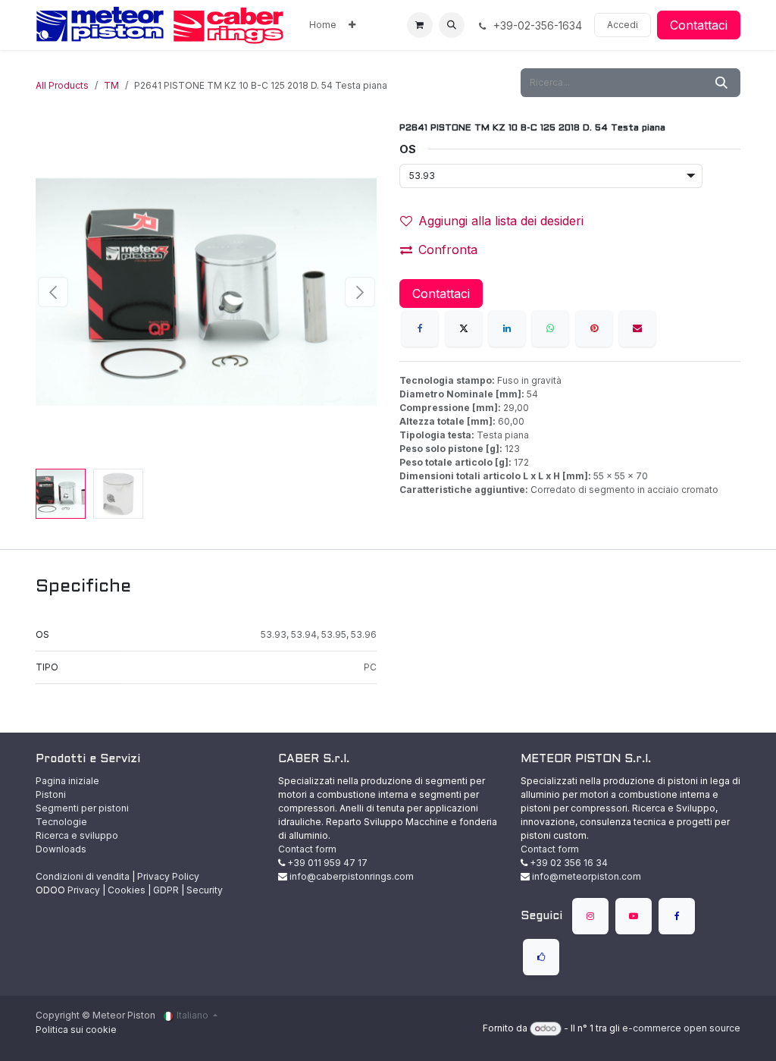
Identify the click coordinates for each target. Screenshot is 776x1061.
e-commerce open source (681, 1028)
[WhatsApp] (550, 328)
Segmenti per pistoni (82, 808)
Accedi (622, 24)
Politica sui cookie (76, 1029)
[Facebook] (420, 328)
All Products (62, 85)
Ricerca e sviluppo (77, 835)
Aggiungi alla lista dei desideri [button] (501, 220)
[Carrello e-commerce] (420, 25)
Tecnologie (61, 821)
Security (204, 890)
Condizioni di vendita (83, 876)
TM (111, 85)
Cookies (127, 890)
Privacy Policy (168, 876)
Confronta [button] (447, 249)
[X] (464, 328)
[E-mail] (637, 328)
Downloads (61, 849)
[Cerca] (721, 82)
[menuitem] (323, 25)
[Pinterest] (594, 328)
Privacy (83, 890)
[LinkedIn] (507, 328)
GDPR (166, 890)
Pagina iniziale (67, 780)
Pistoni (51, 794)
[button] (452, 25)
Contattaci (699, 25)
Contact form (307, 849)
